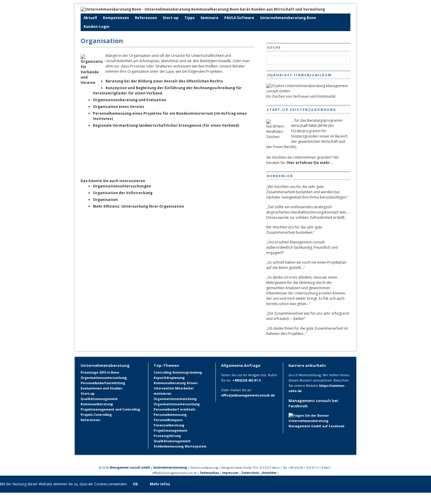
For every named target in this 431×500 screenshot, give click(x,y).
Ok (135, 484)
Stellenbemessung (169, 446)
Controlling (163, 372)
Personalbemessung (170, 415)
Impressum (230, 473)
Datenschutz (251, 473)
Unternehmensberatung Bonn (288, 17)
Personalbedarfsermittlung (103, 383)
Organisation (105, 199)
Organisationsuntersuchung (104, 377)
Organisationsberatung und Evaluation (129, 99)
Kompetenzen (116, 17)
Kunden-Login (96, 26)
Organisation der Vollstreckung (122, 192)
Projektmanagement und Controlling (110, 409)
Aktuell (90, 17)
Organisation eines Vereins (118, 106)
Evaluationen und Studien (101, 388)
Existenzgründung (187, 372)
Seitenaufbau (209, 473)
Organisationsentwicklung (175, 399)
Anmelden (269, 473)
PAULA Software (239, 17)
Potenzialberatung (169, 425)
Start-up (171, 17)
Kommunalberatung (97, 404)
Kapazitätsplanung (169, 378)
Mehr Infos (160, 484)
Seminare (209, 17)
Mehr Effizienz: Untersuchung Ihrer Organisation (138, 206)
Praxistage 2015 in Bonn (100, 372)
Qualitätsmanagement (99, 398)
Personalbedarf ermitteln (174, 409)
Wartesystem (195, 446)
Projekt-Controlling (96, 414)
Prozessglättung (167, 436)
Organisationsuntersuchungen (122, 186)
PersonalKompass (168, 420)
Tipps (189, 17)
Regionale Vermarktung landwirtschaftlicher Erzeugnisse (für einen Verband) (166, 125)
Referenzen (146, 17)
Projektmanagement (170, 430)
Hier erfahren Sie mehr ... (310, 162)
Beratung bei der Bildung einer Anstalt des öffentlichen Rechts (164, 81)
